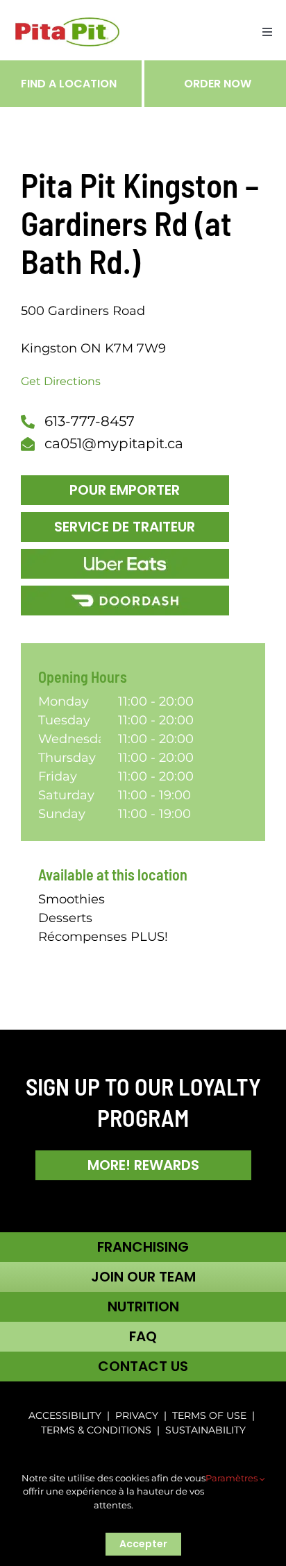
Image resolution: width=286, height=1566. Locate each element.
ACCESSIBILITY (64, 1415)
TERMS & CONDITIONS (97, 1430)
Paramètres (232, 1477)
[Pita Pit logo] (67, 23)
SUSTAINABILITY (205, 1430)
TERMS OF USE (209, 1415)
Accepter (143, 1544)
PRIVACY (136, 1415)
